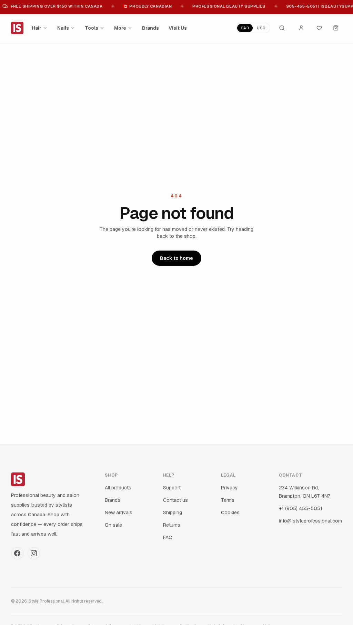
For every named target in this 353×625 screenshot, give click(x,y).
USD (261, 28)
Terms (227, 500)
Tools (91, 28)
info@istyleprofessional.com (310, 521)
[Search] (282, 28)
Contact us (175, 500)
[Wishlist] (319, 28)
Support (172, 488)
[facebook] (17, 553)
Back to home (176, 258)
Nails (63, 28)
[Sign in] (301, 28)
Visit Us (178, 28)
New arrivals (118, 512)
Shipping (172, 512)
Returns (171, 525)
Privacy (229, 488)
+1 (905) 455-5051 (300, 508)
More (120, 28)
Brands (150, 28)
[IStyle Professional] (17, 28)
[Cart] (336, 28)
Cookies (230, 512)
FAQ (167, 537)
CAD (245, 28)
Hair (36, 28)
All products (118, 488)
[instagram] (34, 553)
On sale (113, 525)
